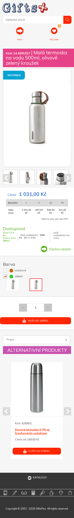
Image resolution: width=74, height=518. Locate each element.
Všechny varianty (60, 249)
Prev (6, 178)
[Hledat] (67, 20)
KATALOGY (40, 477)
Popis (10, 339)
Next (67, 178)
